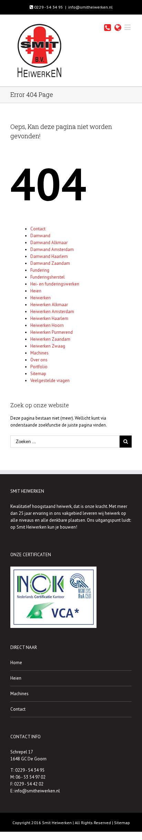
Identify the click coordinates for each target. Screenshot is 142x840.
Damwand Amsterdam (52, 249)
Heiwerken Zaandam (50, 339)
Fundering (39, 270)
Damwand (40, 236)
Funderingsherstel (47, 277)
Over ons (39, 360)
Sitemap (38, 374)
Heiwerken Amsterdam (52, 311)
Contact (37, 229)
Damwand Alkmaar (49, 243)
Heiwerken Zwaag (47, 346)
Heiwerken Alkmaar (49, 305)
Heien (35, 291)
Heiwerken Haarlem (49, 318)
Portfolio (39, 367)
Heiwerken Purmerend (51, 332)
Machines (39, 353)
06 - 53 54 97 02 (30, 777)
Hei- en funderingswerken (54, 284)
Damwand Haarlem (49, 256)
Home (16, 663)
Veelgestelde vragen (50, 380)
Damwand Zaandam (50, 263)
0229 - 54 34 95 (48, 7)
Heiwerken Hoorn (47, 325)
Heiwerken (40, 298)
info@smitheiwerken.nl (90, 7)
